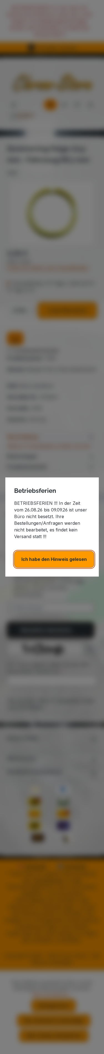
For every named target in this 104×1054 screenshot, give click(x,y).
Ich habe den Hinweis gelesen (54, 559)
